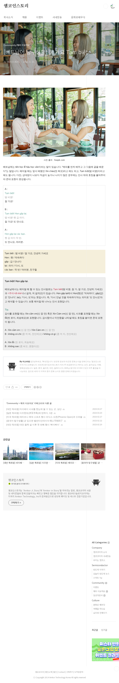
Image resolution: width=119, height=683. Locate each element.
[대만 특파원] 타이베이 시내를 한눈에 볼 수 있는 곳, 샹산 (34, 409)
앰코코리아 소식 (100, 552)
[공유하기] (13, 387)
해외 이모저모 (26, 403)
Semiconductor (100, 565)
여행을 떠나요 (99, 608)
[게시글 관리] (16, 387)
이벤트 (39, 17)
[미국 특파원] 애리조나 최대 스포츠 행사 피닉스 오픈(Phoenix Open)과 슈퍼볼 (44, 417)
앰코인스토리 (16, 6)
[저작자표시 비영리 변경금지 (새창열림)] (37, 387)
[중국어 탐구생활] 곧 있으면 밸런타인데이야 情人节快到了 (34, 421)
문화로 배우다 (99, 604)
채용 (24, 17)
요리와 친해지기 (100, 612)
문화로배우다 (78, 17)
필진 (55, 672)
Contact (61, 672)
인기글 (104, 629)
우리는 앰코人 (99, 560)
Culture (95, 600)
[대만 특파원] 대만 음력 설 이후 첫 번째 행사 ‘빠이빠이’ (33, 424)
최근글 (95, 629)
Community (12, 403)
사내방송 (57, 17)
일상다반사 (98, 595)
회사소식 (8, 17)
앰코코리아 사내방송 (102, 556)
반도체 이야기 (99, 569)
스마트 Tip (97, 577)
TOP (116, 668)
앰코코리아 (39, 672)
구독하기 (70, 672)
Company (97, 547)
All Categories (99, 542)
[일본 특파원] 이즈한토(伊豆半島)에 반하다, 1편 (29, 413)
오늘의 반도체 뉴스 (101, 573)
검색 (105, 6)
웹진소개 (48, 672)
